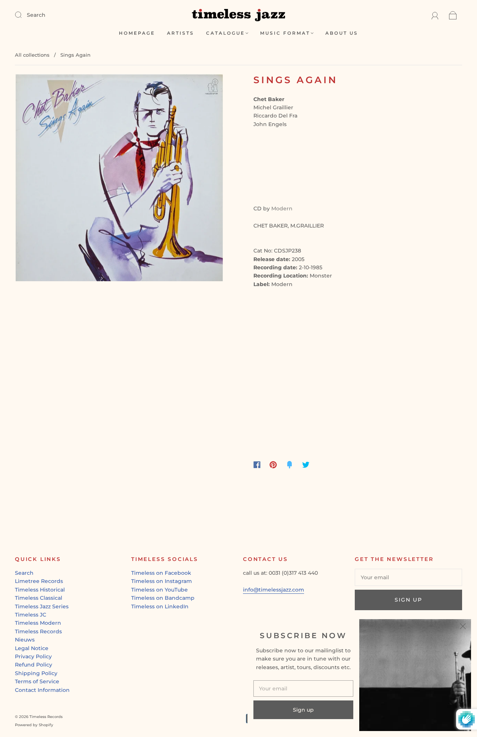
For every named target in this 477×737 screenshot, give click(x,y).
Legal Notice (31, 648)
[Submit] (23, 14)
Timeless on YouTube (159, 589)
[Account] (435, 14)
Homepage (137, 33)
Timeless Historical (40, 589)
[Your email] (408, 577)
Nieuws (25, 639)
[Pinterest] (273, 465)
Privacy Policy (33, 656)
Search (36, 15)
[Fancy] (289, 465)
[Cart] (453, 14)
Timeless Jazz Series (42, 606)
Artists (180, 33)
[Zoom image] (119, 179)
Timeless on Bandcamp (163, 598)
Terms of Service (37, 681)
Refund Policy (33, 664)
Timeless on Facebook (161, 573)
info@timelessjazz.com (273, 589)
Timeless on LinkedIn (160, 606)
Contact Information (42, 690)
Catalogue (225, 33)
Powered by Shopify (34, 724)
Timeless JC (30, 614)
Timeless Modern (38, 623)
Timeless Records (38, 631)
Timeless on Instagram (161, 581)
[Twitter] (306, 465)
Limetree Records (39, 581)
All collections (32, 55)
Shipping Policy (36, 673)
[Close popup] (463, 627)
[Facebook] (257, 465)
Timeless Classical (38, 598)
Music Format (285, 33)
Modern (282, 208)
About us (341, 33)
